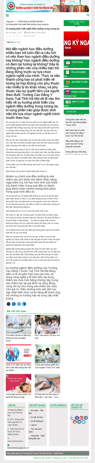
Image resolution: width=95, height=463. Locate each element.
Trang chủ (10, 21)
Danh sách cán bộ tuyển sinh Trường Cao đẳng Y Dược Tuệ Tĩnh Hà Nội (75, 131)
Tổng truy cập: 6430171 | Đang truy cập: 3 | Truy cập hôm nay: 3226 (60, 458)
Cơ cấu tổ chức (37, 417)
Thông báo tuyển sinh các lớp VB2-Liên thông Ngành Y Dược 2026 (76, 120)
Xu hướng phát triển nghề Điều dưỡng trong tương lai (27, 24)
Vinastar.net (68, 453)
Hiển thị (16, 42)
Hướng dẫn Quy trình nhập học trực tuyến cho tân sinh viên (76, 152)
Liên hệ (33, 425)
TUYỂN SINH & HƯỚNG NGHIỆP (30, 21)
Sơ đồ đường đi (37, 421)
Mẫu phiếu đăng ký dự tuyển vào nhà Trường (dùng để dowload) (74, 141)
